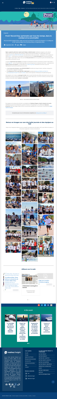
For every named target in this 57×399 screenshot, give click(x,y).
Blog (19, 8)
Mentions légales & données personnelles (19, 395)
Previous (3, 286)
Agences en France (29, 357)
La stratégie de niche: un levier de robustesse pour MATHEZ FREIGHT (10, 328)
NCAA (11, 54)
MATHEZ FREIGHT (42, 354)
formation (23, 72)
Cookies (30, 395)
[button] (39, 305)
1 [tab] (27, 299)
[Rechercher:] (54, 2)
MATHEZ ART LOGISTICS (44, 358)
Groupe (24, 45)
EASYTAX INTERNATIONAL (44, 374)
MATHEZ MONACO (43, 356)
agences (10, 63)
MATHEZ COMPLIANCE (44, 370)
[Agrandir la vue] (17, 89)
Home (17, 8)
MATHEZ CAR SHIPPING (44, 362)
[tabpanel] (30, 284)
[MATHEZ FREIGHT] (28, 3)
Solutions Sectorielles (30, 363)
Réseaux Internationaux (30, 359)
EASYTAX (41, 372)
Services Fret (28, 361)
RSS (28, 373)
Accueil (26, 353)
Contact (27, 367)
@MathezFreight (31, 376)
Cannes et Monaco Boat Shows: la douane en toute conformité (46, 328)
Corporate (23, 8)
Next (54, 286)
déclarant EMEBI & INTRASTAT (41, 71)
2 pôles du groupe (31, 64)
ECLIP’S (40, 368)
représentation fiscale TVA (13, 72)
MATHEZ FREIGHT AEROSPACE (45, 364)
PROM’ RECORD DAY (19, 54)
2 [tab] (28, 299)
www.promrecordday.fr (41, 113)
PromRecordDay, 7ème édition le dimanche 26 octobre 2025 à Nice (11, 279)
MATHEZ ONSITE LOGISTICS (45, 360)
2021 (10, 56)
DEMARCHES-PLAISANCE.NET (45, 366)
